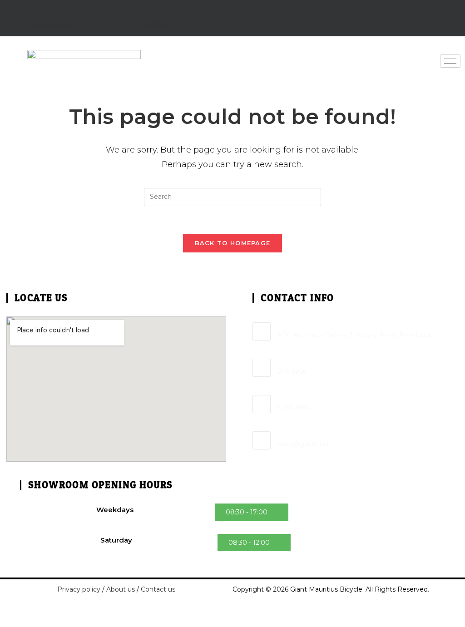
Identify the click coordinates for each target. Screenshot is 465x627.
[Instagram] (440, 16)
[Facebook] (411, 16)
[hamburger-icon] (450, 61)
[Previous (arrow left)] (0, 623)
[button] (251, 512)
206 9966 (154, 25)
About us (120, 589)
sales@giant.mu (58, 25)
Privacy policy (78, 589)
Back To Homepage (233, 243)
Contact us (158, 589)
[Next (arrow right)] (3, 623)
